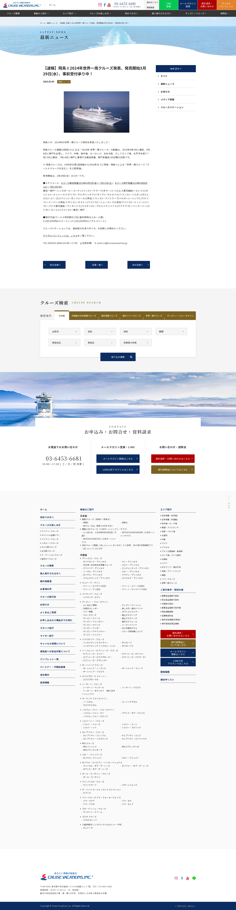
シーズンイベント (129, 624)
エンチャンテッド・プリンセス (135, 568)
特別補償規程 (167, 611)
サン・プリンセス (129, 561)
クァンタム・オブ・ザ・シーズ (96, 765)
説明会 (224, 13)
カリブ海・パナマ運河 (171, 555)
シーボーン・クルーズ (92, 684)
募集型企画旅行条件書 (171, 607)
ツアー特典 (88, 611)
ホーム (52, 4)
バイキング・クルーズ (92, 593)
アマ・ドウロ (89, 804)
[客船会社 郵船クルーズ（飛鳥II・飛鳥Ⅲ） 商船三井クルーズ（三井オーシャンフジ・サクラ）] (64, 342)
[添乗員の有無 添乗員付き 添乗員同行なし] (136, 342)
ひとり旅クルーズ (49, 547)
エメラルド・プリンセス (132, 578)
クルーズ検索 (13, 13)
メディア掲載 (167, 99)
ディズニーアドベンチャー (94, 631)
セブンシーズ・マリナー (93, 653)
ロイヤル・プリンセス (92, 574)
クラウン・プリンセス (131, 574)
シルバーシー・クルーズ (93, 721)
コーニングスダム (129, 701)
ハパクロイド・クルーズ (93, 639)
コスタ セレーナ (90, 820)
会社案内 (44, 674)
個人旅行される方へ (161, 13)
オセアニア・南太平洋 (171, 567)
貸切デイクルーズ (49, 558)
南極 (164, 575)
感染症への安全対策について (55, 651)
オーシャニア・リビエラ (93, 671)
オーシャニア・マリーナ (132, 668)
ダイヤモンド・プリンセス (94, 561)
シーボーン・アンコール (93, 687)
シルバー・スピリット (131, 727)
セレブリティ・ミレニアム (94, 735)
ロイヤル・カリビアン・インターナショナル (102, 762)
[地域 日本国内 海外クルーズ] (136, 331)
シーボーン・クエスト (131, 687)
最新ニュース (52, 23)
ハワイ (164, 563)
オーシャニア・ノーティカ (94, 668)
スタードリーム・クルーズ (94, 808)
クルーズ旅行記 (48, 596)
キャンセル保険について (52, 643)
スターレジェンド (129, 785)
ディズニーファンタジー (93, 621)
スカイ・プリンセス (130, 565)
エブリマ (87, 792)
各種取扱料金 (167, 615)
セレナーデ (88, 827)
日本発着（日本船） (170, 515)
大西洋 (164, 535)
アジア (164, 543)
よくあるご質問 (48, 612)
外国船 (83, 555)
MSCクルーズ (88, 743)
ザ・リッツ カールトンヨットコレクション (101, 789)
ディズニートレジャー (92, 634)
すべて (164, 76)
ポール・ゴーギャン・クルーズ (96, 773)
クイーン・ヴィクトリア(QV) (134, 589)
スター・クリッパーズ (92, 754)
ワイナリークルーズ (49, 531)
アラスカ (165, 547)
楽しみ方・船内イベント (132, 608)
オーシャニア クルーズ (92, 665)
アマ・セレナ (127, 804)
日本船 (62, 315)
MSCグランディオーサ (92, 750)
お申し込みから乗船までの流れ (56, 620)
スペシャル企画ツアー (50, 535)
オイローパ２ (127, 645)
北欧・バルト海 (168, 531)
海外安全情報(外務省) (171, 619)
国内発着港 (46, 581)
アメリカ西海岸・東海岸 (172, 551)
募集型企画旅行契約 (170, 595)
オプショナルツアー (130, 611)
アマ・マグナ (89, 800)
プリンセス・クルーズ (92, 558)
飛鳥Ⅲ (125, 522)
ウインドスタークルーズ (93, 781)
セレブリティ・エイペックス (134, 738)
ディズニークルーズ (194, 13)
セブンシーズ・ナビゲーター (134, 657)
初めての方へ (131, 13)
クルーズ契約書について (132, 631)
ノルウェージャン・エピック (95, 716)
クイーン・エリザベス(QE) (94, 586)
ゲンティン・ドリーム (92, 812)
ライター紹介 (47, 635)
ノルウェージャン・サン (93, 713)
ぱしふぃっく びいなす (93, 548)
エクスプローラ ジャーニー (94, 676)
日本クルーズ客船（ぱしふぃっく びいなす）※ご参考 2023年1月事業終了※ (117, 545)
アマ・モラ (127, 800)
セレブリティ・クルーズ (93, 732)
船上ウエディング (129, 615)
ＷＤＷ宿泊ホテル (129, 628)
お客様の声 (46, 589)
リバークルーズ (168, 579)
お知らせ (165, 91)
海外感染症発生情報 (170, 623)
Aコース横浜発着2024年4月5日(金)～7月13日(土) (87, 183)
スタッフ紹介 (47, 628)
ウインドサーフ (89, 785)
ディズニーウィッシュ (131, 605)
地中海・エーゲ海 (169, 523)
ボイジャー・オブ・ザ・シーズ (135, 765)
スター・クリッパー (130, 757)
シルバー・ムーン (129, 724)
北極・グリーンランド (171, 571)
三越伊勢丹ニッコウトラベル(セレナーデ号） (102, 824)
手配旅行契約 (167, 603)
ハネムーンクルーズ (49, 543)
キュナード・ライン (91, 582)
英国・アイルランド (170, 527)
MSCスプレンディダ (130, 746)
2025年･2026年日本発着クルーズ (97, 565)
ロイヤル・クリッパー (92, 757)
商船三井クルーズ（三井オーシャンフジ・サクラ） (105, 529)
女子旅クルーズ (48, 551)
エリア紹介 (68, 13)
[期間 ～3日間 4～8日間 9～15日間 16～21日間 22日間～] (171, 331)
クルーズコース (89, 615)
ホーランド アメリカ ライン (94, 698)
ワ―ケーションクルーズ (51, 555)
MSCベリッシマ (90, 746)
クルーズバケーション (172, 107)
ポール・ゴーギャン (91, 777)
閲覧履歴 (165, 671)
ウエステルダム (90, 705)
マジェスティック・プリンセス (96, 578)
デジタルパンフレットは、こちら (60, 235)
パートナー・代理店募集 (52, 667)
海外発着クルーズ (109, 315)
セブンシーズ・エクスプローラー (97, 657)
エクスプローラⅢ (90, 679)
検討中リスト (167, 679)
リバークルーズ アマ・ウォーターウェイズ (101, 797)
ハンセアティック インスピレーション (99, 645)
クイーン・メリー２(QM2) (133, 586)
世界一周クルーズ (154, 315)
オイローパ (127, 642)
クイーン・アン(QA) (91, 589)
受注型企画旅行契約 (170, 599)
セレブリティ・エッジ (131, 735)
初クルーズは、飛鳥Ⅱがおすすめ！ (98, 525)
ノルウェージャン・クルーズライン (98, 709)
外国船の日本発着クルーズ (84, 315)
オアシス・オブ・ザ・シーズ (95, 769)
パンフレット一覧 (49, 659)
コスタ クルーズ (89, 816)
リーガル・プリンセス (92, 571)
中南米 (164, 559)
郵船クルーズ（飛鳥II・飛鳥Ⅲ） (96, 519)
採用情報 (44, 682)
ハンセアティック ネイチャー (95, 642)
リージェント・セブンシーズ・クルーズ (100, 650)
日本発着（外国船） (170, 519)
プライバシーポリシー (186, 906)
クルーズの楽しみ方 (99, 13)
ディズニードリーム (91, 618)
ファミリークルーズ (49, 539)
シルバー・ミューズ (91, 724)
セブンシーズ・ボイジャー (133, 653)
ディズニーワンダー (91, 628)
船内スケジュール (129, 621)
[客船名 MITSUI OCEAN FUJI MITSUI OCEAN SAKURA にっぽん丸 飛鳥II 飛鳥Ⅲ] (100, 342)
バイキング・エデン (91, 597)
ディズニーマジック (91, 624)
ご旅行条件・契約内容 (171, 589)
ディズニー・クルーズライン (180, 315)
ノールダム (88, 701)
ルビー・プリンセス (130, 571)
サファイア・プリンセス (93, 568)
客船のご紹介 (40, 13)
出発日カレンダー (90, 608)
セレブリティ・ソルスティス (95, 738)
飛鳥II (85, 522)
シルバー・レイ (90, 727)
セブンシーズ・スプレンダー (95, 660)
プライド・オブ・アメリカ (133, 713)
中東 (164, 539)
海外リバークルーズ (131, 315)
